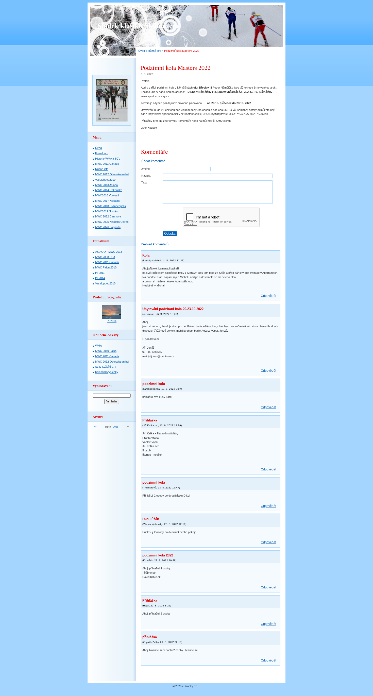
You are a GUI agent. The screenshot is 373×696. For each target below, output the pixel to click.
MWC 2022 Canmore (108, 216)
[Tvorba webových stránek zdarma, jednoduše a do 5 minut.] (198, 686)
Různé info (154, 50)
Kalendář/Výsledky (106, 372)
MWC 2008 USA (105, 257)
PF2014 (100, 278)
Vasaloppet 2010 (105, 179)
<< (95, 427)
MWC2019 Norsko (106, 211)
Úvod (141, 50)
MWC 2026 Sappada (108, 227)
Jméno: (145, 168)
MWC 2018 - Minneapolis (110, 206)
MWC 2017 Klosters (107, 200)
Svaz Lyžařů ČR (105, 366)
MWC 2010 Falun (105, 350)
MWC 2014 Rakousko (108, 190)
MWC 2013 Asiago (106, 184)
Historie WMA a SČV (107, 158)
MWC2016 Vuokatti (107, 195)
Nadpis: (146, 175)
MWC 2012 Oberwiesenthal (112, 174)
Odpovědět (268, 296)
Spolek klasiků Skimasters (138, 25)
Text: (144, 182)
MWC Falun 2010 (105, 267)
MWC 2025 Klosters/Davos (112, 221)
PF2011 (100, 272)
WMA (98, 345)
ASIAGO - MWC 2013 (108, 251)
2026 (115, 427)
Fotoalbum (101, 153)
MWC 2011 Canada (107, 163)
